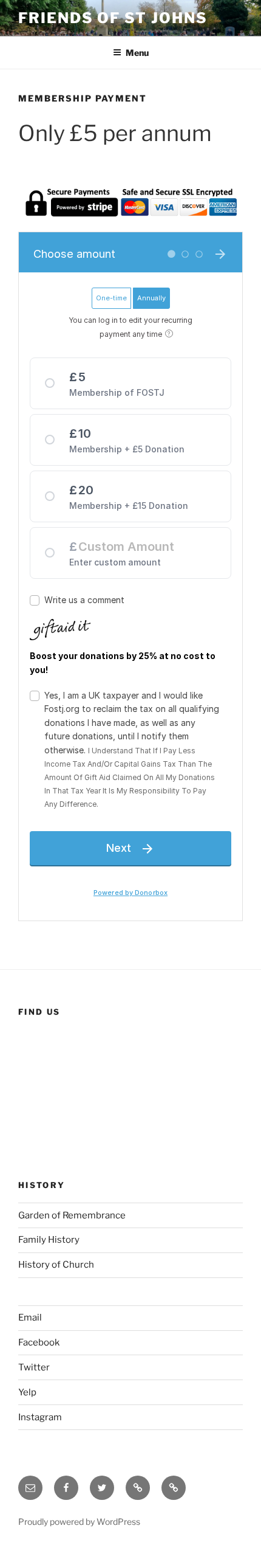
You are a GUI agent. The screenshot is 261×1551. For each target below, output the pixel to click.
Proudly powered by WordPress (79, 1521)
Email (30, 1317)
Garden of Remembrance (72, 1215)
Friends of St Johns (112, 18)
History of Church (56, 1264)
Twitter (34, 1367)
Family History (49, 1239)
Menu (137, 52)
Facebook (38, 1342)
